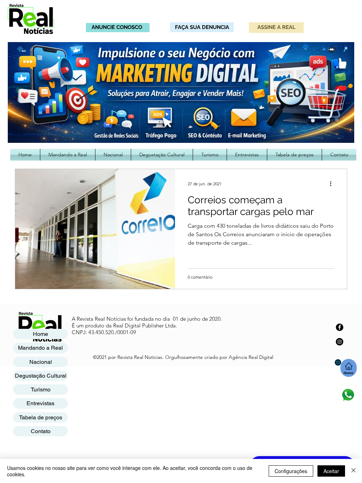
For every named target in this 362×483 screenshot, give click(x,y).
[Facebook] (339, 327)
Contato (41, 431)
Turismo (41, 389)
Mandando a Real (40, 347)
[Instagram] (339, 341)
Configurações (291, 471)
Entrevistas (40, 403)
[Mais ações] (333, 183)
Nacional (40, 362)
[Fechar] (353, 471)
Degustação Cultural (40, 375)
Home (40, 334)
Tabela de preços (40, 417)
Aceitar (331, 471)
